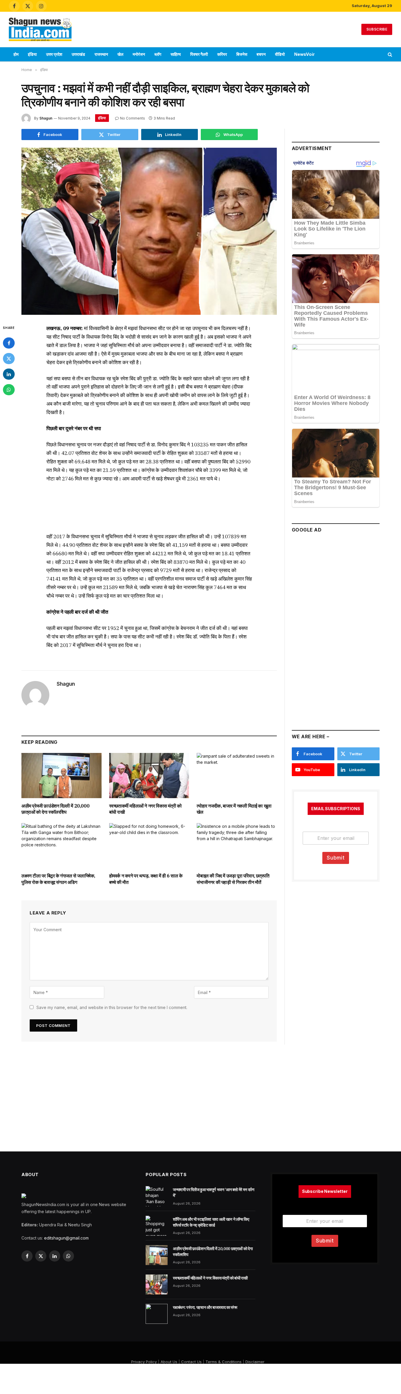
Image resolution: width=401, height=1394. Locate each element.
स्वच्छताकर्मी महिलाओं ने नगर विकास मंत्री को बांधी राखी (145, 809)
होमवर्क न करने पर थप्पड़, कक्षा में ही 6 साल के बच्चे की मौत (146, 879)
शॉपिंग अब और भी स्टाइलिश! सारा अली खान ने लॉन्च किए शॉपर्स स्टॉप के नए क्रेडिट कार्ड (211, 1222)
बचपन (261, 54)
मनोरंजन (139, 54)
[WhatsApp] (9, 389)
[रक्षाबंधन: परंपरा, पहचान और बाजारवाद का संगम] (157, 1314)
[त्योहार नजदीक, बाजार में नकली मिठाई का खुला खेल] (237, 775)
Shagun (45, 118)
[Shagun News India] (40, 29)
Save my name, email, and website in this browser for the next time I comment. (111, 1007)
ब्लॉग (157, 54)
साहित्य (176, 54)
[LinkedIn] (9, 374)
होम (16, 54)
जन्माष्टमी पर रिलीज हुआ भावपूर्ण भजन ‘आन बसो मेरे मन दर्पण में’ (213, 1192)
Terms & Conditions (223, 1361)
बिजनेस (241, 54)
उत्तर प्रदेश (54, 54)
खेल (120, 54)
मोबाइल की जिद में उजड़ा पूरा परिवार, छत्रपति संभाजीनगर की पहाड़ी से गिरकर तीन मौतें (233, 879)
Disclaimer (254, 1361)
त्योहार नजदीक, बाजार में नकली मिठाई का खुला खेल (234, 809)
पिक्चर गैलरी (199, 54)
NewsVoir (304, 54)
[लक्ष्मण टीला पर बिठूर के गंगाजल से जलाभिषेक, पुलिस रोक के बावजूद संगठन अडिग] (61, 845)
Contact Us (191, 1361)
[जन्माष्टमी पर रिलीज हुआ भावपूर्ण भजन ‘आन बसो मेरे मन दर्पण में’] (157, 1196)
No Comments (132, 118)
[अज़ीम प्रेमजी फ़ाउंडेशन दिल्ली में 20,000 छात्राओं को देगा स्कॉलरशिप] (61, 775)
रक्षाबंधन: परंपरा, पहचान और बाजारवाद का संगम (205, 1307)
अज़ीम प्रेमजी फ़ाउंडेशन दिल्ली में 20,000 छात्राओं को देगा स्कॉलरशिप (55, 809)
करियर (222, 54)
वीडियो (280, 54)
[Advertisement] (200, 28)
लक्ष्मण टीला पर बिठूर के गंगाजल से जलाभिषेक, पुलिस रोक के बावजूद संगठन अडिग (58, 879)
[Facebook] (9, 343)
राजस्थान (101, 54)
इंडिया (32, 54)
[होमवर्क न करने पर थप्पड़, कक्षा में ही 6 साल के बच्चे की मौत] (149, 845)
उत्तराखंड (78, 54)
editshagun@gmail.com (66, 1237)
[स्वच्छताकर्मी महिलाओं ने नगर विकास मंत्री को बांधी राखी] (149, 775)
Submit (336, 858)
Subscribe (376, 29)
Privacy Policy (144, 1361)
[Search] (389, 54)
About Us (169, 1361)
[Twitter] (9, 358)
